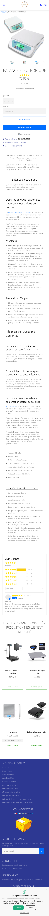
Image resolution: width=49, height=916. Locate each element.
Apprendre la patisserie (10, 785)
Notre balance (11, 406)
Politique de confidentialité (25, 903)
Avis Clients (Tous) (8, 778)
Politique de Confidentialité (11, 795)
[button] (24, 75)
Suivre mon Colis (8, 774)
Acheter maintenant (24, 128)
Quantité (6, 96)
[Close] (47, 889)
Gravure (6, 106)
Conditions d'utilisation (10, 788)
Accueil (4, 12)
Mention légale (7, 771)
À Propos (5, 767)
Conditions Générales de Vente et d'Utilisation (17, 802)
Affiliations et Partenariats (11, 792)
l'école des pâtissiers (9, 781)
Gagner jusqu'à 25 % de (25, 880)
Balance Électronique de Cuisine (19, 212)
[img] (17, 596)
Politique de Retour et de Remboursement (16, 799)
